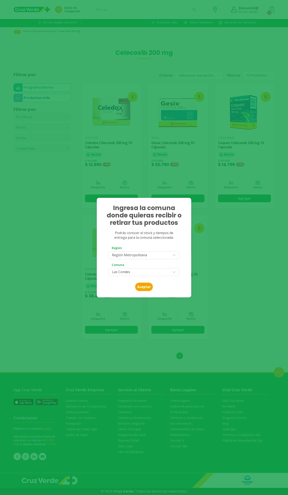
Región (117, 248)
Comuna (118, 265)
